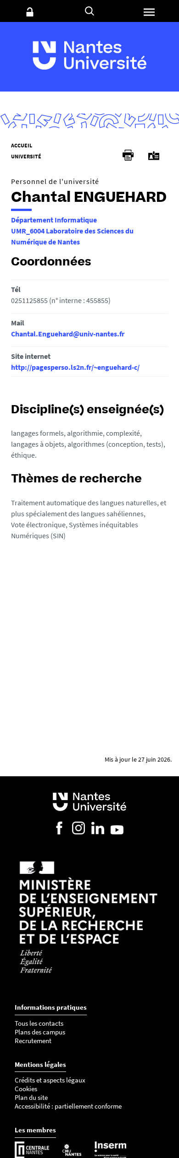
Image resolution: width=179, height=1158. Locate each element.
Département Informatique (54, 219)
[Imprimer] (128, 155)
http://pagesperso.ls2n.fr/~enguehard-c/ (75, 367)
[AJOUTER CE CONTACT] (153, 156)
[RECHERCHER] (89, 11)
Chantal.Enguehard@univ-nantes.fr (67, 333)
